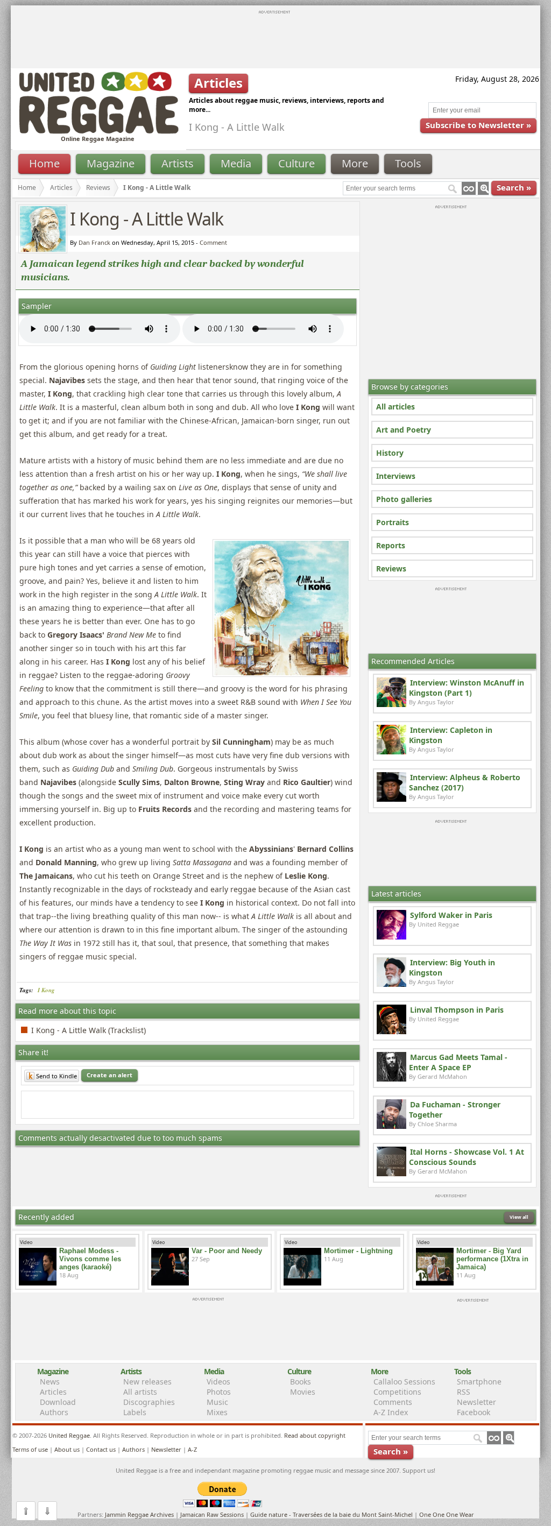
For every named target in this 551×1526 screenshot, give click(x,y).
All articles (395, 406)
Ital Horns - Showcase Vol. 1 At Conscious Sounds (466, 1157)
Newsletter (476, 1402)
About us (67, 1449)
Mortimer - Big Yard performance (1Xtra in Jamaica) (492, 1259)
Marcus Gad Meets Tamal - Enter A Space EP (458, 1062)
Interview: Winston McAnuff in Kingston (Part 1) (466, 687)
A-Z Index (390, 1412)
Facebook (473, 1412)
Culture (296, 163)
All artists (140, 1392)
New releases (147, 1381)
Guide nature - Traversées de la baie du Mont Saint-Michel (331, 1514)
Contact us (101, 1449)
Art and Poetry (403, 430)
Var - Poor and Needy (227, 1251)
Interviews (395, 476)
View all (519, 1216)
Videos (218, 1381)
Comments (392, 1402)
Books (300, 1381)
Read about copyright (314, 1435)
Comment (213, 242)
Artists (177, 163)
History (390, 453)
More (355, 163)
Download (58, 1402)
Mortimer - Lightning (358, 1251)
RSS (463, 1392)
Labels (134, 1412)
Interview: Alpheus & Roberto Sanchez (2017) (464, 782)
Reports (390, 545)
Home (44, 163)
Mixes (217, 1412)
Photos (219, 1392)
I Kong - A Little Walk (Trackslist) (88, 1030)
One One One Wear (446, 1514)
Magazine (111, 163)
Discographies (149, 1402)
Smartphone (479, 1381)
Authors (54, 1412)
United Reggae (69, 1435)
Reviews (391, 568)
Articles (61, 187)
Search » (514, 187)
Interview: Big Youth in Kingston (452, 967)
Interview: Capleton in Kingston (450, 735)
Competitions (397, 1392)
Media (236, 163)
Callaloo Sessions (404, 1381)
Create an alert (109, 1075)
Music (217, 1402)
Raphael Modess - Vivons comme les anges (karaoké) (90, 1259)
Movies (302, 1392)
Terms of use (30, 1449)
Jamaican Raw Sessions (212, 1514)
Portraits (392, 522)
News (50, 1381)
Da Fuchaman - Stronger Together (454, 1109)
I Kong (46, 990)
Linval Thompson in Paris (457, 1010)
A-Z (192, 1449)
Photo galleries (404, 499)
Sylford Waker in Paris (451, 915)
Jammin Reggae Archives (139, 1514)
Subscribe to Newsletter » (478, 124)
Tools (408, 163)
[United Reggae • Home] (98, 131)
